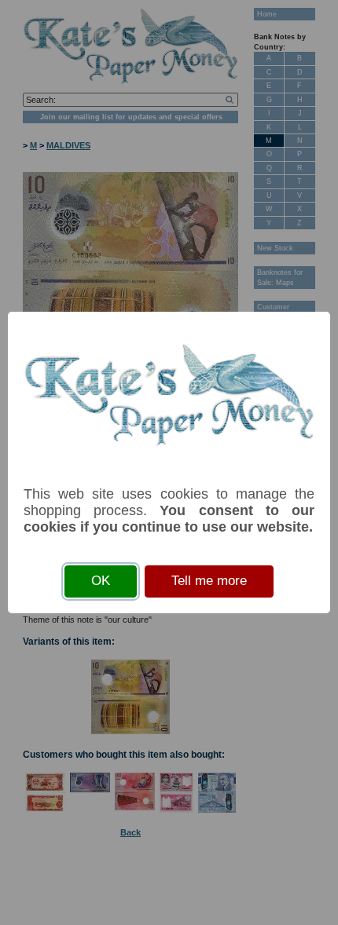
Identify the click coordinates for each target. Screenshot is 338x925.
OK (100, 580)
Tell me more (209, 580)
